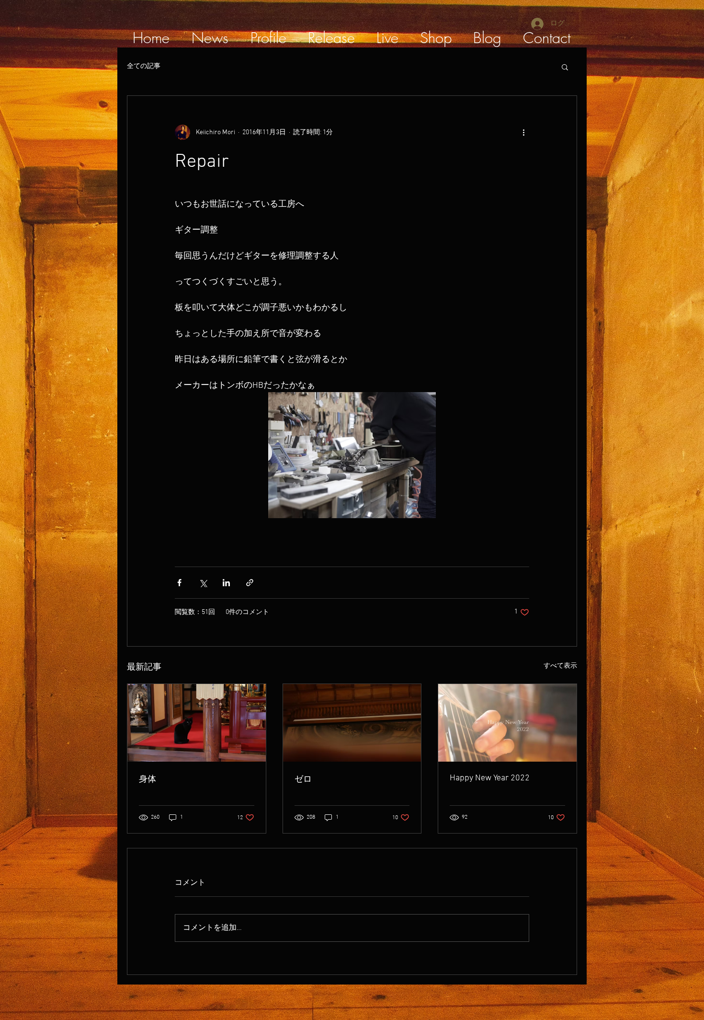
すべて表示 (560, 666)
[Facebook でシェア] (179, 582)
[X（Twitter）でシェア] (202, 582)
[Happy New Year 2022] (507, 723)
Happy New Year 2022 (490, 778)
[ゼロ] (352, 723)
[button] (564, 66)
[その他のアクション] (523, 132)
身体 (147, 780)
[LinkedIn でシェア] (226, 582)
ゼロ (303, 780)
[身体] (196, 723)
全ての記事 (143, 66)
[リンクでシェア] (249, 582)
